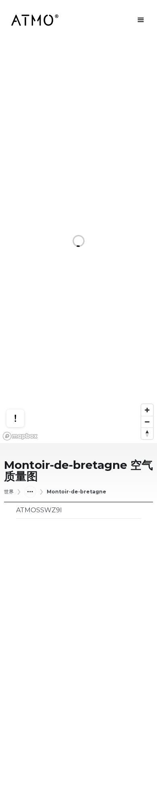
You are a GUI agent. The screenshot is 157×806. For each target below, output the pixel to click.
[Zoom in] (147, 410)
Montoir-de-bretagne (76, 492)
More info (23, 389)
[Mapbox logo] (20, 436)
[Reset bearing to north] (147, 433)
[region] (78, 241)
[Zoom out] (147, 422)
